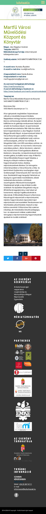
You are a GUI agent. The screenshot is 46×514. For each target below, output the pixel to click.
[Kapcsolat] (21, 254)
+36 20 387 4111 (25, 484)
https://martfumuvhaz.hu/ (14, 86)
